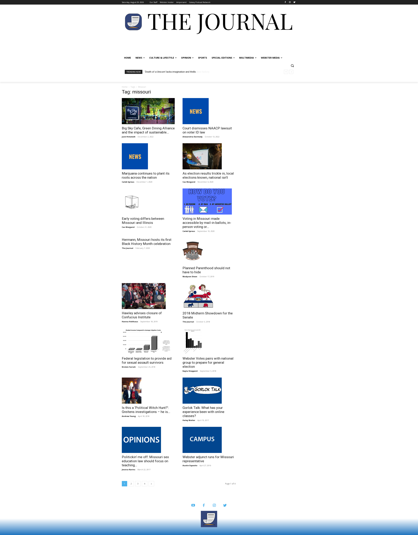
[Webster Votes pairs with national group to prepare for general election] (209, 341)
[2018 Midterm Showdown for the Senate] (209, 296)
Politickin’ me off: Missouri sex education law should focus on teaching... (145, 461)
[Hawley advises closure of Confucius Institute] (148, 296)
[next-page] (151, 483)
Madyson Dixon (190, 276)
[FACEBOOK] (203, 505)
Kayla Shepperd (190, 371)
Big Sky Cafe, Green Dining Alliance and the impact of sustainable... (148, 130)
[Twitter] (294, 2)
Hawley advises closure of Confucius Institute (142, 315)
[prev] (286, 72)
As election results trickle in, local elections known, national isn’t (208, 175)
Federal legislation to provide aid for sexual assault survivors (147, 360)
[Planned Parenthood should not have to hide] (209, 251)
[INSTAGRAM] (214, 505)
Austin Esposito (190, 465)
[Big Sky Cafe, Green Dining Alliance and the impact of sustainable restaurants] (148, 111)
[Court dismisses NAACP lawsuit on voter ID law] (209, 111)
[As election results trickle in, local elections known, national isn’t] (209, 156)
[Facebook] (285, 2)
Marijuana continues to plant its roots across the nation (145, 175)
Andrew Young (129, 416)
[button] (292, 66)
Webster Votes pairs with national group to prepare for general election (208, 363)
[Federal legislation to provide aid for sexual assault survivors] (148, 341)
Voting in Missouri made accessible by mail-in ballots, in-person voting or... (207, 223)
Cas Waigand (189, 182)
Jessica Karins (128, 469)
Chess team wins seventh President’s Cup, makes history (175, 71)
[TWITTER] (224, 505)
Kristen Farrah (129, 367)
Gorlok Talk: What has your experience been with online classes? (203, 412)
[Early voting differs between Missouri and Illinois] (148, 201)
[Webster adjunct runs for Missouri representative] (209, 440)
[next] (291, 72)
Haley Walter (189, 420)
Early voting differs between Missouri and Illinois (143, 221)
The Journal (127, 248)
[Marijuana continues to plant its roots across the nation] (148, 156)
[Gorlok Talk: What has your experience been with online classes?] (209, 391)
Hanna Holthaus (130, 321)
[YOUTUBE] (193, 505)
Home (125, 86)
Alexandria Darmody (192, 136)
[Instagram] (290, 2)
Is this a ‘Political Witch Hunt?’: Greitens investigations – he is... (146, 410)
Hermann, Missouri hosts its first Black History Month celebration (146, 242)
